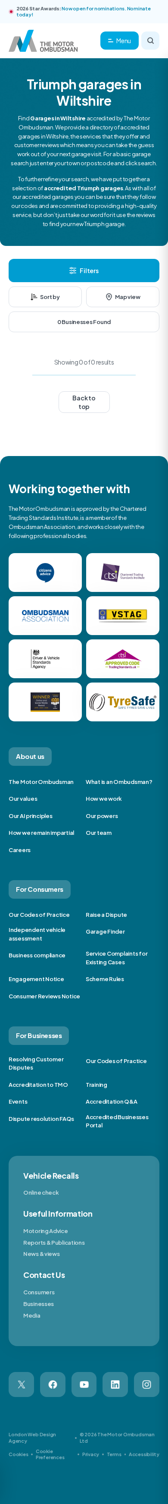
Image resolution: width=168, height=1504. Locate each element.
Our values (23, 798)
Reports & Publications (53, 1242)
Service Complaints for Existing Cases (116, 958)
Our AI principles (31, 815)
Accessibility (144, 1454)
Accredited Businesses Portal (117, 1121)
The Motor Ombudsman (41, 781)
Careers (20, 849)
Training (96, 1084)
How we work (104, 798)
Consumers (38, 1292)
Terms (114, 1454)
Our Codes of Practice (39, 914)
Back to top (83, 402)
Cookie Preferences (50, 1454)
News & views (41, 1253)
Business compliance (37, 955)
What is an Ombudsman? (119, 781)
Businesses (38, 1303)
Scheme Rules (105, 978)
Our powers (102, 815)
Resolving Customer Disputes (36, 1063)
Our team (99, 832)
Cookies (18, 1454)
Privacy (90, 1454)
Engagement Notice (36, 978)
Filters (89, 270)
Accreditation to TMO (38, 1084)
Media (31, 1315)
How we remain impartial (41, 832)
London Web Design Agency (32, 1437)
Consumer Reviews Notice (44, 996)
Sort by (49, 296)
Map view (127, 296)
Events (18, 1101)
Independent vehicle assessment (37, 934)
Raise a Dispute (106, 914)
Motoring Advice (45, 1230)
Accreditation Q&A (111, 1101)
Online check (41, 1192)
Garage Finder (105, 931)
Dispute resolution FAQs (41, 1118)
